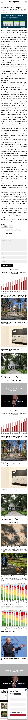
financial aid (16, 380)
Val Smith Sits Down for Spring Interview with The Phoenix (13, 576)
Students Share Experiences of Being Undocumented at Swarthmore (10, 350)
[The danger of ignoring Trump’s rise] (14, 401)
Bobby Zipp (12, 12)
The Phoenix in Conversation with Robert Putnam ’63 (13, 659)
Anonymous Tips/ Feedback (7, 719)
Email (11, 707)
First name (12, 696)
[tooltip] (7, 230)
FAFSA (8, 380)
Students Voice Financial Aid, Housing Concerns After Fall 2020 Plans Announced (13, 377)
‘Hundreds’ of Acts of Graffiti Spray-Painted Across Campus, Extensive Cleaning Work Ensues (14, 547)
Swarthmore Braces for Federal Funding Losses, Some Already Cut (13, 323)
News (2, 5)
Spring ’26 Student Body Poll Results (10, 604)
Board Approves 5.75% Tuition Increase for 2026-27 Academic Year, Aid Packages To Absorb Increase (14, 296)
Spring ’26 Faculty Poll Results (8, 631)
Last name (12, 702)
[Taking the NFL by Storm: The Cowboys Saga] (14, 389)
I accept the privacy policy (17, 712)
